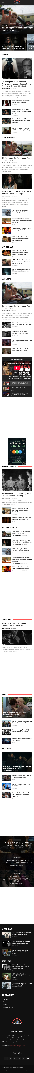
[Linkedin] (15, 1058)
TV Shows (6, 749)
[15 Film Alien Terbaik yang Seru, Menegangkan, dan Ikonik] (6, 935)
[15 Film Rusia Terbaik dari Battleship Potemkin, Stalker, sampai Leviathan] (6, 967)
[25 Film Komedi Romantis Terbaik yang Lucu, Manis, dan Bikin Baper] (6, 325)
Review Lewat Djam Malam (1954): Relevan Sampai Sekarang (16, 494)
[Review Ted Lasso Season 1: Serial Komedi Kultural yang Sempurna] (6, 795)
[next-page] (6, 576)
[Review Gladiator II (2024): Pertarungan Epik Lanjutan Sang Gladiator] (6, 121)
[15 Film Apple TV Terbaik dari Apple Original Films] (17, 19)
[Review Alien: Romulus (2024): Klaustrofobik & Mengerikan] (6, 271)
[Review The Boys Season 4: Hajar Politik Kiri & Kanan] (6, 786)
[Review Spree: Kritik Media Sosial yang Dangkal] (6, 741)
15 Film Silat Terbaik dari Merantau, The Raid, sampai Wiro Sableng (22, 975)
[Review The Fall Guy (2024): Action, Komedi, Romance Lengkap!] (6, 510)
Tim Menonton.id (6, 88)
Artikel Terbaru (10, 528)
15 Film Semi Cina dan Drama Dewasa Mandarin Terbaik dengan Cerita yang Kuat (20, 252)
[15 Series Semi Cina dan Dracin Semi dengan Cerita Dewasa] (6, 230)
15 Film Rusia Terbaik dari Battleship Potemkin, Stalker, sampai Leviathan (21, 966)
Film (4, 694)
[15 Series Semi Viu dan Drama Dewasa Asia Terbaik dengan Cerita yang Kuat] (6, 239)
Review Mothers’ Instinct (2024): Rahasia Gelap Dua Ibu (15, 713)
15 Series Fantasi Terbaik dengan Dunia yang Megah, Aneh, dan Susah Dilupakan (22, 985)
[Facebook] (6, 1058)
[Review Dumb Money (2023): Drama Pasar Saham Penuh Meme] (6, 952)
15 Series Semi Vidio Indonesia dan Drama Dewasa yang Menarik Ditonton (22, 220)
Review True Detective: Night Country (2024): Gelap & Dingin (17, 767)
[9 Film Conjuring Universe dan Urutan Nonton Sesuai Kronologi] (13, 42)
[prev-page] (3, 576)
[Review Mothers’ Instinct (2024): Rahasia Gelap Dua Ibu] (17, 707)
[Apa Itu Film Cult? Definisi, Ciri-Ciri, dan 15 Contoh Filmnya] (6, 334)
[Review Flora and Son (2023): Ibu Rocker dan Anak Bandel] (6, 723)
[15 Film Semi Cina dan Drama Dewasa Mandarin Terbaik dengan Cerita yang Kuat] (6, 253)
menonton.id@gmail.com (17, 1046)
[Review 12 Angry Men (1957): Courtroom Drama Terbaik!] (6, 732)
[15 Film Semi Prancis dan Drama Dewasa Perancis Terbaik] (6, 351)
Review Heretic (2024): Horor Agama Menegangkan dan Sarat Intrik (21, 111)
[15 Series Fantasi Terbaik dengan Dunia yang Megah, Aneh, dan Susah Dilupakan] (6, 985)
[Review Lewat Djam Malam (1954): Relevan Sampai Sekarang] (17, 480)
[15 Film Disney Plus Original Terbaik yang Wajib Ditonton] (6, 212)
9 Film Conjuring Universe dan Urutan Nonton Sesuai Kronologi (17, 192)
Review (5, 55)
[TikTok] (19, 1058)
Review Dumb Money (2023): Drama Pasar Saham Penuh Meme (20, 951)
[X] (23, 1058)
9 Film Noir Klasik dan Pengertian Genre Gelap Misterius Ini (15, 624)
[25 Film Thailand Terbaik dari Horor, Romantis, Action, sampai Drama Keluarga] (6, 262)
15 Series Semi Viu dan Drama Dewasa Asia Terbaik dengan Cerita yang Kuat (21, 238)
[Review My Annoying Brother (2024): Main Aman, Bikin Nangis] (6, 130)
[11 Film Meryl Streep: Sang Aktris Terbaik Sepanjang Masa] (17, 861)
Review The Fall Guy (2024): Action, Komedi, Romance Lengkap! (20, 510)
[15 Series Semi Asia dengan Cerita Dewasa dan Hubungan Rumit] (17, 878)
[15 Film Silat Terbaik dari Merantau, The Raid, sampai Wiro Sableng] (6, 976)
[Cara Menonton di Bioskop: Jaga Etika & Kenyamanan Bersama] (6, 342)
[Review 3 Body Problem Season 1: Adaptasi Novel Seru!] (6, 778)
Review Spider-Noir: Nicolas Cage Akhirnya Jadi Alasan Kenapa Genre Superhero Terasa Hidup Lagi (16, 84)
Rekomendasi (5, 44)
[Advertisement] (17, 417)
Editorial (4, 25)
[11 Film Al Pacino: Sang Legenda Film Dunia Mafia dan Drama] (17, 844)
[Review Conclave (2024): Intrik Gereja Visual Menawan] (6, 103)
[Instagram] (10, 1058)
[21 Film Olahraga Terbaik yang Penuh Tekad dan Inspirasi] (6, 944)
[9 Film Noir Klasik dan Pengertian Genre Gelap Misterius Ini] (17, 637)
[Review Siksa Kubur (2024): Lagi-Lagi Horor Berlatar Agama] (6, 520)
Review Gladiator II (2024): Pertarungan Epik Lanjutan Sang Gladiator (21, 120)
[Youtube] (28, 1058)
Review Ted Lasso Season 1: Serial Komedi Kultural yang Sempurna (20, 794)
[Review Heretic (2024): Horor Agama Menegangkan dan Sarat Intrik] (6, 112)
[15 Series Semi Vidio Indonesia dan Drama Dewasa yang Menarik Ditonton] (6, 221)
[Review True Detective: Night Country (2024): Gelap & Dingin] (17, 762)
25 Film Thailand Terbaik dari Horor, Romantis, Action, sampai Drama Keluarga (21, 261)
